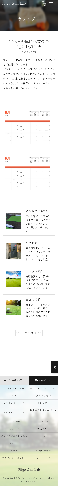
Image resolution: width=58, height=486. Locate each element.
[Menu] (50, 3)
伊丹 (18, 332)
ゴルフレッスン (33, 332)
